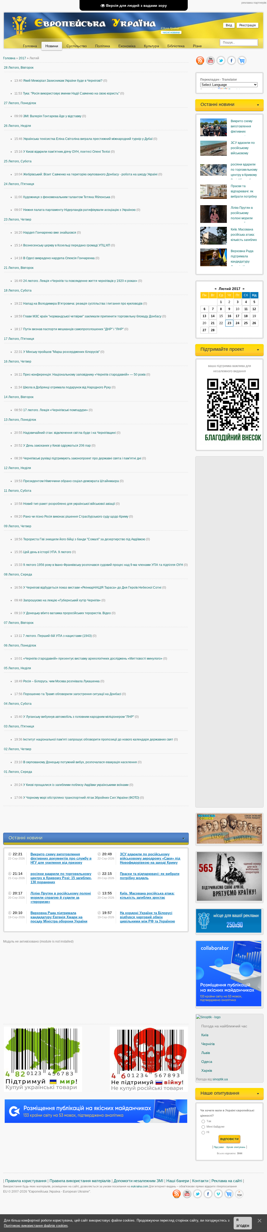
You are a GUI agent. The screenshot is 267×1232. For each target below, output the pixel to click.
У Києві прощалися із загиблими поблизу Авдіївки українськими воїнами (76, 785)
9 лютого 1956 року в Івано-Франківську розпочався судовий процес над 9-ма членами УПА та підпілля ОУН (103, 565)
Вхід (229, 25)
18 (246, 316)
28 (213, 330)
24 (237, 323)
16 (229, 316)
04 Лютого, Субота (18, 704)
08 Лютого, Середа (18, 574)
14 (213, 316)
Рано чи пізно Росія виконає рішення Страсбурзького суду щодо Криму (75, 516)
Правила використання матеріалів (80, 1181)
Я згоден (242, 1223)
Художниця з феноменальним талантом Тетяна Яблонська (66, 197)
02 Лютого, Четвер (17, 749)
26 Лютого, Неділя (17, 126)
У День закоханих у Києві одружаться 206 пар (57, 445)
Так (209, 1121)
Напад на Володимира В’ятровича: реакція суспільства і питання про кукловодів (82, 303)
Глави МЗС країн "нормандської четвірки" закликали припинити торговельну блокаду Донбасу (92, 316)
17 (237, 316)
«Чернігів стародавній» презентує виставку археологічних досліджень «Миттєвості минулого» (92, 658)
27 (204, 330)
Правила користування (25, 1181)
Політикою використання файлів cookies (36, 1226)
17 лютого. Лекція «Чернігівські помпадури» (55, 410)
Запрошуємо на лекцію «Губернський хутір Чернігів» (62, 600)
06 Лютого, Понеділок (20, 645)
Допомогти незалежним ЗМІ (138, 1181)
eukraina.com (139, 1186)
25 (246, 323)
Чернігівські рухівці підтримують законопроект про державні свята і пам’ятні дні (82, 458)
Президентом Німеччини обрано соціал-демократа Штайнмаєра (71, 481)
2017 (22, 58)
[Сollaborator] (96, 1122)
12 (254, 309)
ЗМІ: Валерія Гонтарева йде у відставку (52, 116)
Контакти (200, 1181)
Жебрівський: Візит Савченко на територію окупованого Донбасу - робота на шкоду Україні (90, 174)
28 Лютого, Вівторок (18, 67)
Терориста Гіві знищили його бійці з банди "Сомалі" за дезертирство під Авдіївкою (84, 539)
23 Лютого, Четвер (17, 219)
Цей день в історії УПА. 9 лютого (47, 552)
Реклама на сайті (226, 1181)
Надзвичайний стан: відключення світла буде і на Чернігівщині (69, 433)
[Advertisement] (98, 819)
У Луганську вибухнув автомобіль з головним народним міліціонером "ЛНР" (78, 717)
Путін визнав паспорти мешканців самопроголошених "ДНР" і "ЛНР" (73, 329)
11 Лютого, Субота (17, 491)
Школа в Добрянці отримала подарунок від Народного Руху (67, 387)
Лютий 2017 (229, 289)
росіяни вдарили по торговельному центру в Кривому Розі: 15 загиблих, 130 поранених (244, 175)
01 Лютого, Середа (18, 772)
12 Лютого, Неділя (17, 468)
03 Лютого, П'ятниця (19, 726)
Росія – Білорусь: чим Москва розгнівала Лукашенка (61, 681)
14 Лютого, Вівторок (18, 397)
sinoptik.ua (220, 1079)
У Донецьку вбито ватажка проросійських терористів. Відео (67, 613)
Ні (208, 1132)
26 (254, 323)
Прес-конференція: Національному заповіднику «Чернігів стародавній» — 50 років (84, 374)
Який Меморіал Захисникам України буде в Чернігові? (62, 80)
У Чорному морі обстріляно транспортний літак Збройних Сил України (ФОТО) (81, 797)
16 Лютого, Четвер (17, 361)
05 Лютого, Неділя (17, 668)
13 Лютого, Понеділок (20, 420)
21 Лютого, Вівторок (18, 268)
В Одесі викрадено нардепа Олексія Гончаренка (59, 258)
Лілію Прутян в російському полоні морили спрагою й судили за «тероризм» (244, 218)
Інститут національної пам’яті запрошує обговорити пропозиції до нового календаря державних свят (98, 739)
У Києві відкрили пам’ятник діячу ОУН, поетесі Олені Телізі (66, 151)
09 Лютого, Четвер (17, 526)
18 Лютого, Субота (18, 290)
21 (213, 323)
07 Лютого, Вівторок (18, 623)
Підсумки (219, 1147)
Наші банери (177, 1181)
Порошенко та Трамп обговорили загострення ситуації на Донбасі (72, 694)
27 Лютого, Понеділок (20, 103)
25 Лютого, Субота (18, 161)
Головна (9, 58)
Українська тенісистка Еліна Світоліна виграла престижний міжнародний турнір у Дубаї (88, 139)
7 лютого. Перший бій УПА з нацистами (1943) (57, 636)
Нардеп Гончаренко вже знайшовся (49, 232)
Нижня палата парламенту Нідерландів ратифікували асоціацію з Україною (79, 210)
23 (229, 323)
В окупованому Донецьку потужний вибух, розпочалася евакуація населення (80, 762)
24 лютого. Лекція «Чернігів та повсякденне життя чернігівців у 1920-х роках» (80, 281)
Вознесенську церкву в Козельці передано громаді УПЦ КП (66, 245)
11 (246, 309)
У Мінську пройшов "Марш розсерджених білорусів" (61, 352)
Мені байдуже (215, 1126)
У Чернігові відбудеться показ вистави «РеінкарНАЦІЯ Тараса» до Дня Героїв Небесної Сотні (92, 587)
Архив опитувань (235, 1147)
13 (204, 316)
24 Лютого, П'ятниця (19, 184)
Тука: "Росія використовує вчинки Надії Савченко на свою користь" (71, 93)
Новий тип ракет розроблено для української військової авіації (69, 504)
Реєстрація (247, 25)
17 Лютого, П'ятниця (19, 339)
